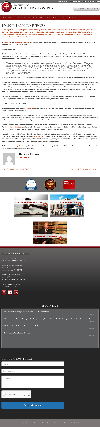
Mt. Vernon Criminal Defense (75, 32)
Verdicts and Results (31, 205)
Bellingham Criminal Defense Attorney (50, 32)
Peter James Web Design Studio (72, 423)
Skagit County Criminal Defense (32, 34)
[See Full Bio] (30, 158)
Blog (63, 17)
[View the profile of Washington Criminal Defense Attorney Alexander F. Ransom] (69, 184)
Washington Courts (38, 136)
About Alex (6, 17)
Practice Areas (35, 17)
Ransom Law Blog (50, 233)
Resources (20, 17)
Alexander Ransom (24, 37)
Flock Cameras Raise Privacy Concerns (17, 333)
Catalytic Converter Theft (16, 169)
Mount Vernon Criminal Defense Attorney (62, 30)
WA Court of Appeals (21, 42)
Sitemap (49, 423)
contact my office (16, 146)
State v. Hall (7, 42)
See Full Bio (24, 158)
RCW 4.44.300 (29, 108)
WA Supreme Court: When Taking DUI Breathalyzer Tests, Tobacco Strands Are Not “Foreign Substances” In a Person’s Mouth (47, 319)
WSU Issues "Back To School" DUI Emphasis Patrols (21, 326)
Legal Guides (52, 17)
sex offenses (26, 54)
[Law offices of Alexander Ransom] (27, 7)
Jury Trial (44, 30)
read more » (92, 314)
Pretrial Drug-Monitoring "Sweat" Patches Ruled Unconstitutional (26, 312)
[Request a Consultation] (86, 9)
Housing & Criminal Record (83, 169)
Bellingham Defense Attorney (29, 30)
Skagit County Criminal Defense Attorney (59, 34)
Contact (73, 17)
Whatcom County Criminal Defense (21, 32)
